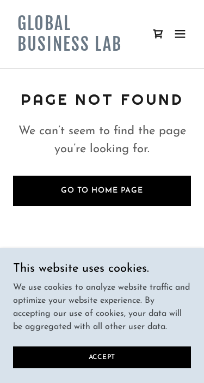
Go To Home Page (102, 191)
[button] (180, 34)
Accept (102, 357)
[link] (75, 48)
